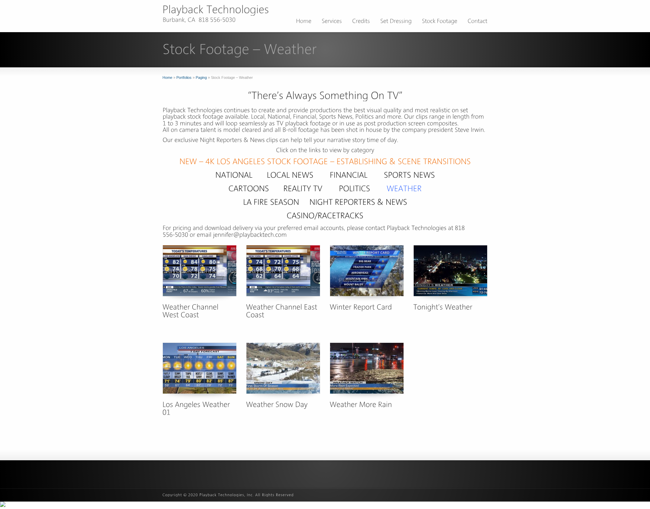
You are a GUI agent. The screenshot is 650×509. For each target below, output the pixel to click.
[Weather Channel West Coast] (199, 270)
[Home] (304, 22)
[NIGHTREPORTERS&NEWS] (358, 201)
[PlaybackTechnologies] (215, 9)
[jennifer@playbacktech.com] (250, 234)
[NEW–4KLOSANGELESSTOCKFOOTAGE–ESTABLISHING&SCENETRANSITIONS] (325, 161)
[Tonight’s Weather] (450, 270)
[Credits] (361, 22)
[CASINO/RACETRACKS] (325, 215)
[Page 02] (349, 174)
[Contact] (477, 22)
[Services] (332, 22)
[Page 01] (234, 174)
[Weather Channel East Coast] (283, 270)
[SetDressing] (396, 22)
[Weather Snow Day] (283, 368)
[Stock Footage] (439, 22)
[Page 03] (409, 174)
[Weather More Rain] (367, 368)
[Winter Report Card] (367, 270)
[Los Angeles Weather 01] (199, 368)
